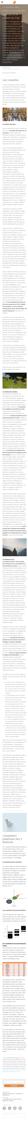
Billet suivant (5, 1097)
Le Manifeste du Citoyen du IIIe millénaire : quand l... (12, 1099)
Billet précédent (6, 1091)
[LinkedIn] (15, 1108)
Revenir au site (7, 1105)
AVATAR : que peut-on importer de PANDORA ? (13, 1094)
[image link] (14, 2)
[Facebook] (4, 1108)
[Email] (20, 1108)
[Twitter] (9, 1108)
